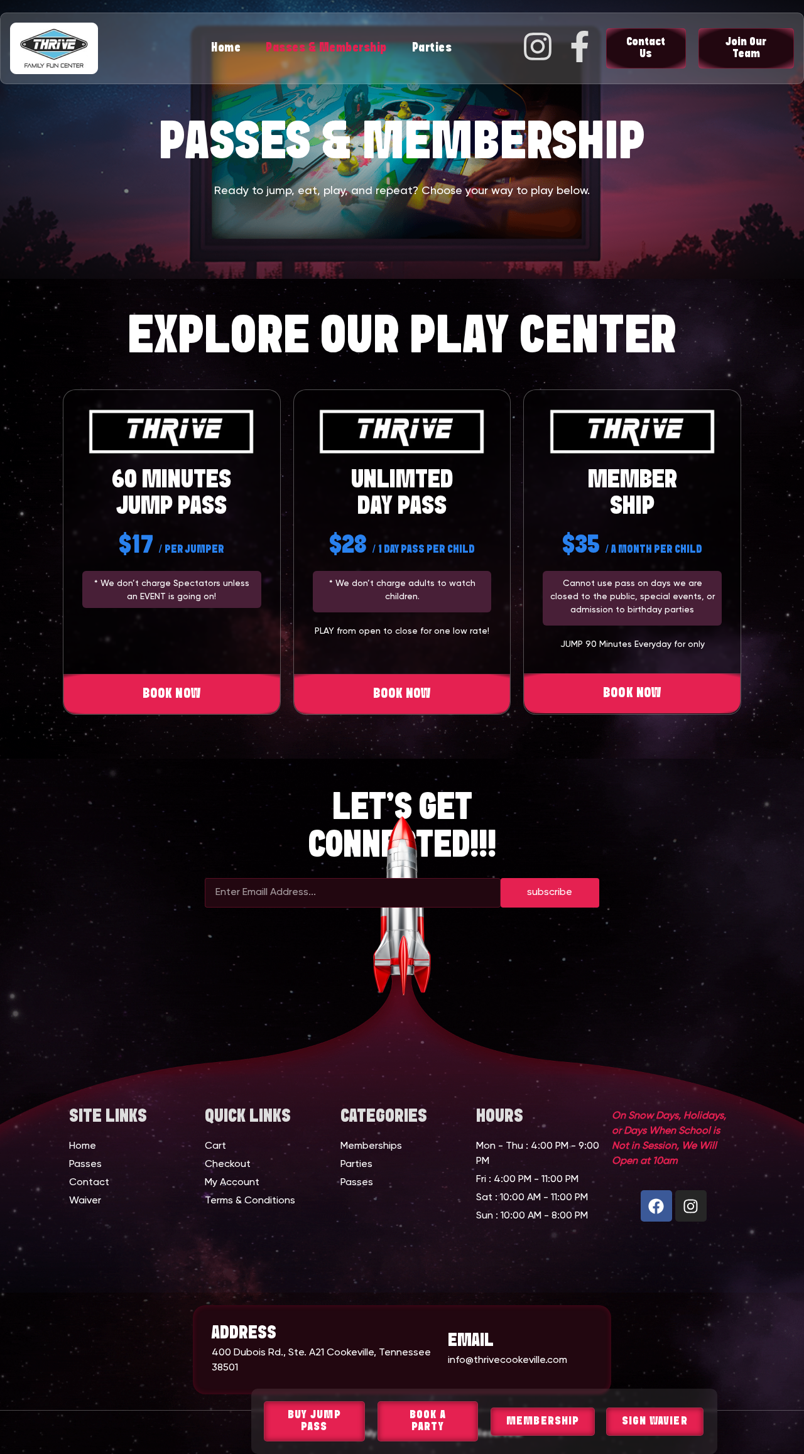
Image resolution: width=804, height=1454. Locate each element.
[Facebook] (656, 1206)
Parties (432, 48)
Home (226, 48)
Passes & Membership (326, 48)
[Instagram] (691, 1206)
